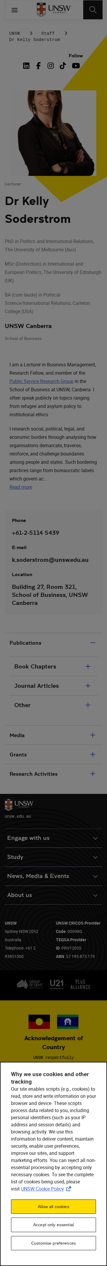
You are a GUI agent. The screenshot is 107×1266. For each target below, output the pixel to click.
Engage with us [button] (28, 838)
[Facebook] (38, 65)
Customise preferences (53, 1243)
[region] (53, 1164)
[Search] (93, 9)
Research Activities (34, 774)
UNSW (14, 33)
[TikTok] (62, 65)
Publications (25, 643)
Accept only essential (53, 1224)
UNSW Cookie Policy (47, 1188)
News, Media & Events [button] (38, 876)
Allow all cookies (53, 1206)
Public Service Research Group (41, 381)
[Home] (53, 10)
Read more (21, 487)
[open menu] (14, 9)
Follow (76, 56)
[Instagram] (50, 65)
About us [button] (19, 895)
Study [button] (15, 857)
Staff (48, 33)
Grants (18, 754)
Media (17, 735)
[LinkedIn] (27, 65)
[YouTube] (75, 65)
